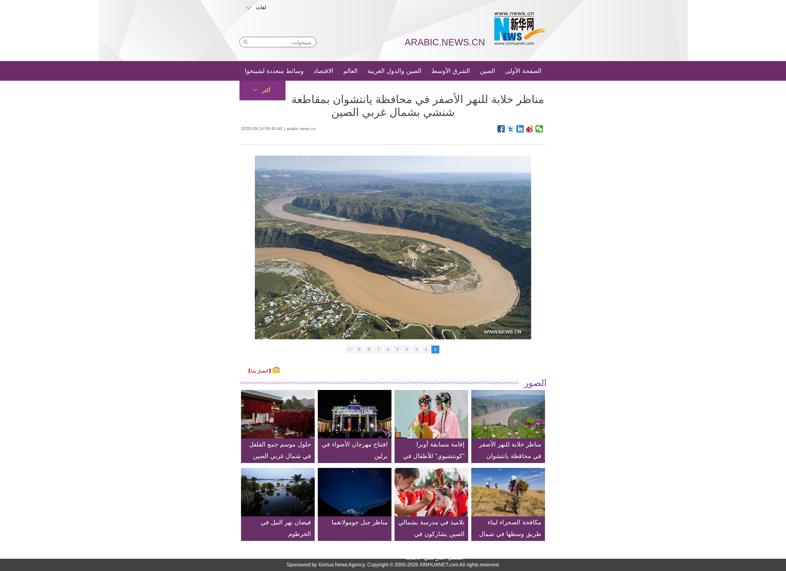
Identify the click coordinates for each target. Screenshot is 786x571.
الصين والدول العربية (395, 71)
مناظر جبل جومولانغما (360, 522)
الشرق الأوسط (450, 71)
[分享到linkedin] (520, 129)
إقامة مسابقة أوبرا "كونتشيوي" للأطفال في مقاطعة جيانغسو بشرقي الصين (433, 462)
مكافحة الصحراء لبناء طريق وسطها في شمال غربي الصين (510, 534)
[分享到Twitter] (511, 129)
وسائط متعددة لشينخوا (274, 71)
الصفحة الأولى (523, 71)
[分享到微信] (539, 129)
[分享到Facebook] (501, 129)
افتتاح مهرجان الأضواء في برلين (355, 450)
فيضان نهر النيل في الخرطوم (286, 528)
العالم (350, 71)
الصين (487, 71)
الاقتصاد (323, 71)
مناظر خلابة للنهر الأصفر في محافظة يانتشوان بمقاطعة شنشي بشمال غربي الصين (510, 462)
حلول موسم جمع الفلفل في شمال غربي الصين (280, 450)
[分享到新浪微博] (530, 129)
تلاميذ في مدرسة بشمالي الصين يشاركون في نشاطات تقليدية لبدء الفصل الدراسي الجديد (431, 540)
